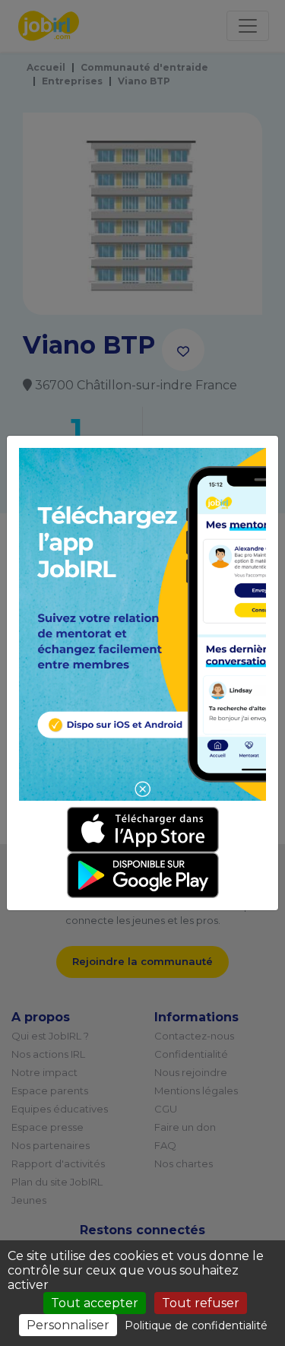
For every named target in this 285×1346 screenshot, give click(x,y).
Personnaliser (68, 1325)
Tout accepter (94, 1303)
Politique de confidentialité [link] (196, 1325)
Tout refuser (200, 1303)
